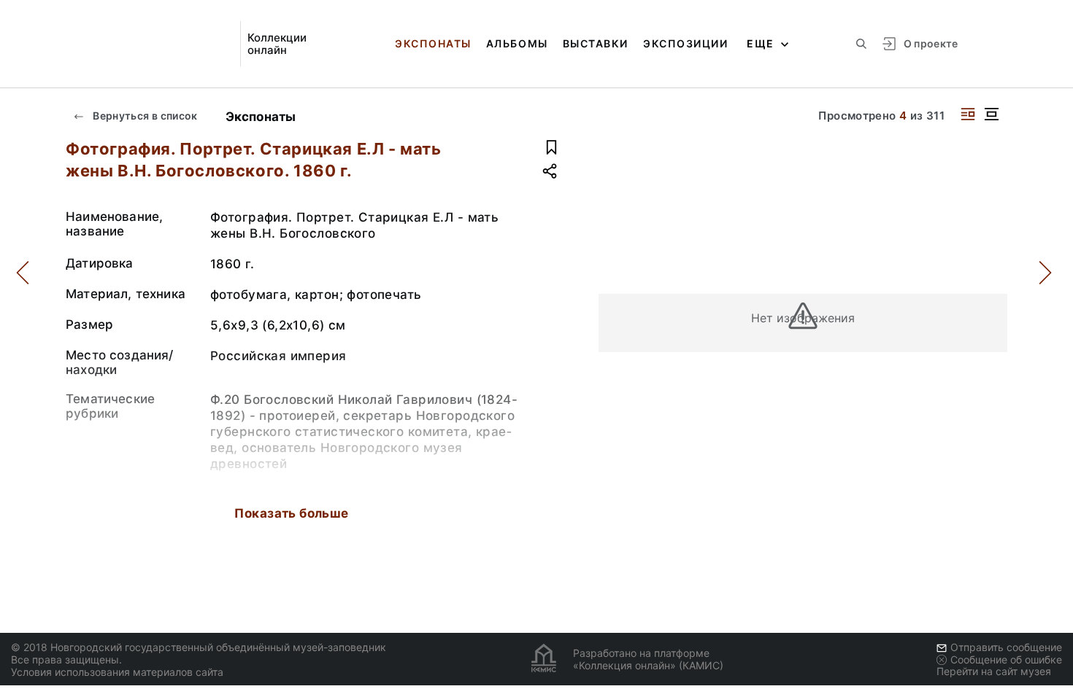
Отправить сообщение (1006, 647)
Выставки (595, 43)
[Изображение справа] (968, 114)
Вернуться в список (144, 115)
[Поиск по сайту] (861, 43)
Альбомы (517, 43)
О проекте (931, 43)
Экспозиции (685, 43)
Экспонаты (433, 43)
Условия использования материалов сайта (117, 672)
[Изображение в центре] (991, 114)
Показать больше (291, 513)
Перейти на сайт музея (994, 671)
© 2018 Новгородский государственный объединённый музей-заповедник (198, 647)
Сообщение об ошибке (1006, 659)
